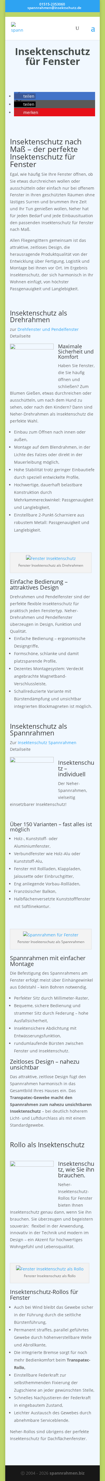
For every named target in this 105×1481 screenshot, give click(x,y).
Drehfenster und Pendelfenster (48, 329)
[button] (25, 96)
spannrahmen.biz (67, 1473)
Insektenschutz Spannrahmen (47, 742)
